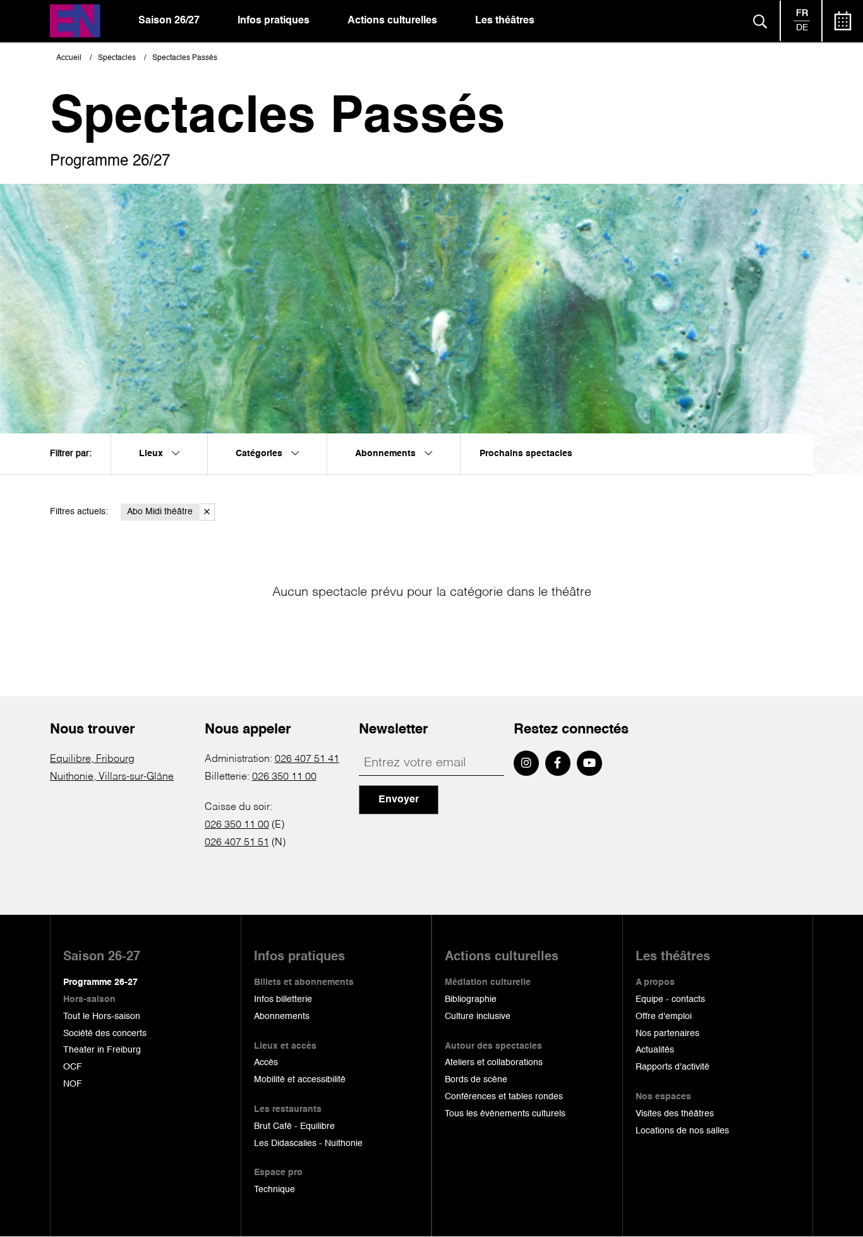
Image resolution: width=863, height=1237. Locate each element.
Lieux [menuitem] (152, 453)
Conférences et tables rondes (504, 1096)
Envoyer (398, 800)
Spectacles (117, 58)
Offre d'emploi (664, 1016)
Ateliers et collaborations (494, 1062)
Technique (274, 1189)
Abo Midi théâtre (160, 511)
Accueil (68, 58)
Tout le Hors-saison (101, 1016)
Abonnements (282, 1016)
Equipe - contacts (670, 999)
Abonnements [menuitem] (386, 453)
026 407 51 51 (237, 843)
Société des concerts (105, 1033)
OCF (72, 1067)
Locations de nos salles (682, 1130)
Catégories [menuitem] (260, 453)
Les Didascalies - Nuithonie (308, 1143)
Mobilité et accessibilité (300, 1079)
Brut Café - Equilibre (294, 1126)
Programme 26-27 (100, 982)
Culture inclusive (477, 1016)
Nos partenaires (667, 1033)
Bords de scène (476, 1079)
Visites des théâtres (675, 1113)
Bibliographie (471, 999)
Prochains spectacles (526, 453)
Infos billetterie (283, 999)
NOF (72, 1084)
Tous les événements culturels (505, 1113)
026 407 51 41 (307, 759)
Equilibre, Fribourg (92, 759)
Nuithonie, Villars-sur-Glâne (112, 777)
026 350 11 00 (284, 777)
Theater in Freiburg (102, 1050)
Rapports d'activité (672, 1067)
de (802, 27)
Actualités (655, 1050)
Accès (266, 1062)
